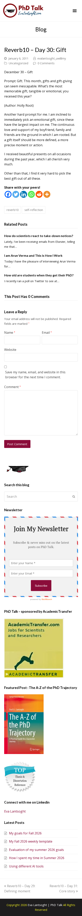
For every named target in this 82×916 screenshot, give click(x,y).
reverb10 (13, 210)
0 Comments (46, 63)
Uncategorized (18, 63)
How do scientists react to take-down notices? (38, 236)
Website (10, 349)
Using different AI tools (26, 866)
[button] (74, 10)
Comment (12, 387)
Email (47, 332)
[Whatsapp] (31, 194)
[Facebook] (8, 194)
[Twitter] (15, 194)
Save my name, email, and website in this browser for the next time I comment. (35, 374)
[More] (46, 194)
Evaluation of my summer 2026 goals (36, 850)
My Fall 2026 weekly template (30, 841)
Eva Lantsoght (15, 811)
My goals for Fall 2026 (25, 833)
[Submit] (73, 496)
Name (9, 332)
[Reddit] (39, 194)
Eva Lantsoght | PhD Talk (45, 905)
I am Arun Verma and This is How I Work (33, 255)
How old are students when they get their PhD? (39, 275)
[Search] (41, 496)
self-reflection (33, 210)
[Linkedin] (23, 194)
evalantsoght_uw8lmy (51, 58)
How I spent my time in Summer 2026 (36, 858)
